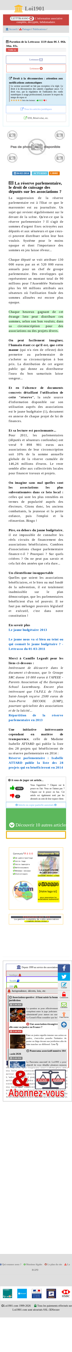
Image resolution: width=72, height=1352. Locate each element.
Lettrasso (34, 59)
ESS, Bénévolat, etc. (38, 121)
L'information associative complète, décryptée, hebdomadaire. (37, 20)
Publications (41, 29)
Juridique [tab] (14, 1009)
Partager (27, 29)
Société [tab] (14, 1015)
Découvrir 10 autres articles (40, 859)
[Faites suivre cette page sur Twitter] (64, 1011)
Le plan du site (59, 1299)
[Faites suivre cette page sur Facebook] (64, 1003)
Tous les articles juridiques (37, 112)
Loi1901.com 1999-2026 (23, 1340)
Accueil (13, 29)
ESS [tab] (12, 1021)
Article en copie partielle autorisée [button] (36, 839)
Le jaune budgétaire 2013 (28, 656)
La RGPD (36, 1304)
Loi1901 (34, 9)
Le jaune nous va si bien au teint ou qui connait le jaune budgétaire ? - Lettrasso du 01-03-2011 (36, 670)
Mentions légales (37, 1299)
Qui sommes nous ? (13, 1299)
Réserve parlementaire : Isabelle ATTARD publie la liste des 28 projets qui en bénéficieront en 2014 (36, 793)
